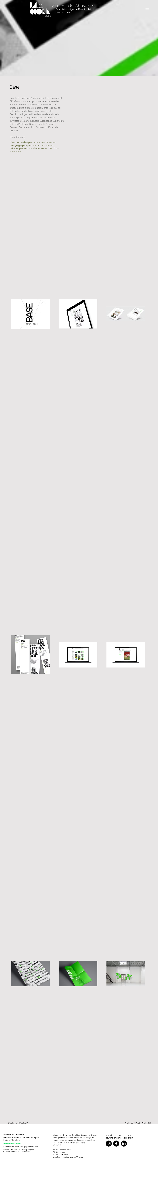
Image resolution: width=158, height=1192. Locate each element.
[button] (147, 9)
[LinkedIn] (124, 1144)
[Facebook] (116, 1144)
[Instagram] (109, 1144)
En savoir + (57, 1145)
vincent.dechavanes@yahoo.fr (72, 1157)
